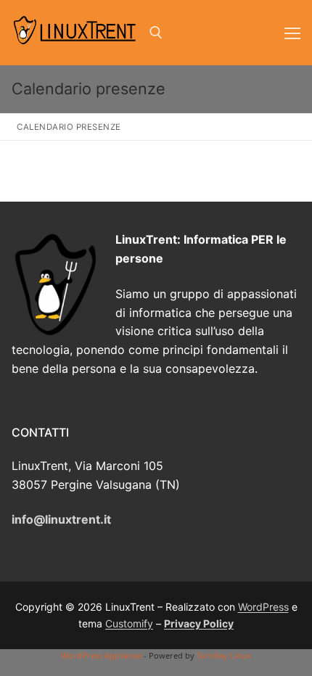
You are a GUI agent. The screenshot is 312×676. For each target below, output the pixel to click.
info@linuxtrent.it (61, 519)
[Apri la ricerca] (156, 32)
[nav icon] (292, 32)
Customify (129, 623)
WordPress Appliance (101, 655)
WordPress (263, 607)
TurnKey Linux (224, 655)
